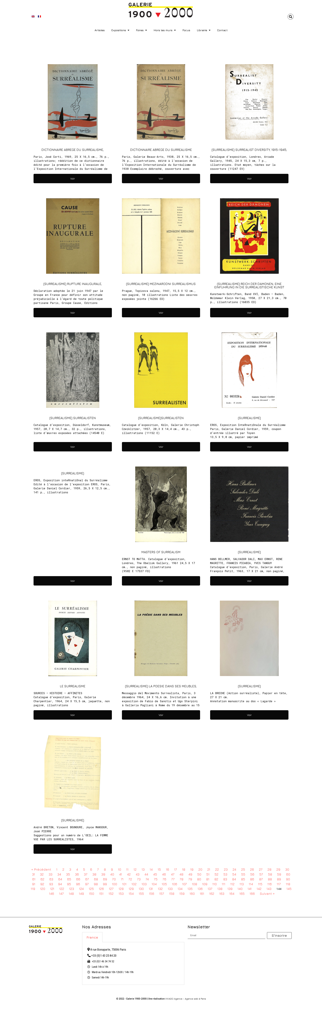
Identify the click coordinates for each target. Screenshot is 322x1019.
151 (101, 893)
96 (78, 884)
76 (164, 879)
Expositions (118, 30)
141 (250, 889)
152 (111, 893)
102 (134, 884)
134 (180, 889)
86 (252, 879)
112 (232, 884)
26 (252, 869)
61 (33, 879)
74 (147, 879)
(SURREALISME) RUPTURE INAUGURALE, (72, 284)
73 (139, 879)
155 (141, 893)
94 (60, 884)
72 (130, 879)
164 (231, 893)
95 (69, 884)
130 (141, 889)
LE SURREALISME (72, 686)
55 (243, 874)
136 (200, 889)
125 (91, 889)
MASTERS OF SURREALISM (160, 552)
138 (219, 889)
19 (191, 869)
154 (131, 893)
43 (137, 874)
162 (211, 893)
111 (223, 884)
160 (192, 893)
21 (208, 869)
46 (164, 874)
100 (114, 884)
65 (69, 879)
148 (71, 893)
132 (160, 889)
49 (190, 874)
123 (71, 889)
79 (190, 879)
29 (278, 869)
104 (154, 884)
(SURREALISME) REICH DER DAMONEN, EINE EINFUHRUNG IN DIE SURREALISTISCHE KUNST (249, 285)
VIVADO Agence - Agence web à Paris (185, 998)
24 (234, 869)
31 (33, 874)
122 (61, 889)
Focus (186, 30)
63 (51, 879)
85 (243, 879)
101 (124, 884)
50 (199, 874)
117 (279, 884)
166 (252, 893)
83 (225, 879)
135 (190, 889)
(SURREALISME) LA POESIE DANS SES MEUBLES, (161, 686)
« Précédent (41, 869)
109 (204, 884)
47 (172, 874)
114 (251, 884)
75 (155, 879)
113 (241, 884)
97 (87, 884)
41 (120, 874)
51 (207, 874)
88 (270, 879)
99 (105, 884)
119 (33, 889)
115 (260, 884)
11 (127, 869)
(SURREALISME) (249, 418)
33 (50, 874)
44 (146, 874)
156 (151, 893)
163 (221, 893)
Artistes (100, 30)
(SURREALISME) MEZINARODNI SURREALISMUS (161, 284)
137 (210, 889)
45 (155, 874)
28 (269, 869)
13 (143, 869)
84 (234, 879)
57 (261, 874)
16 (167, 869)
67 (87, 879)
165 (242, 893)
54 (234, 874)
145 (288, 889)
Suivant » (267, 893)
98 (96, 884)
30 (287, 869)
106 (174, 884)
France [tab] (92, 937)
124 (81, 889)
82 (216, 879)
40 (112, 874)
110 (214, 884)
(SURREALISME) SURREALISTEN (72, 418)
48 (181, 874)
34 (59, 874)
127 (111, 889)
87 (261, 879)
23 (226, 869)
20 (200, 869)
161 (202, 893)
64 (60, 879)
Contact (222, 30)
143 (268, 889)
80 (199, 879)
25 (243, 869)
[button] (290, 17)
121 (52, 889)
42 (129, 874)
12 (135, 869)
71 (122, 879)
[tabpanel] (133, 963)
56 (252, 874)
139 (229, 889)
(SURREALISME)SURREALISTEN (161, 418)
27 (260, 869)
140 (240, 889)
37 (85, 874)
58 (270, 874)
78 (181, 879)
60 (288, 874)
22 (217, 869)
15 (159, 869)
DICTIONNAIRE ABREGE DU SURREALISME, (72, 150)
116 (269, 884)
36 (77, 874)
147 (61, 893)
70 (114, 879)
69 (105, 879)
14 (151, 869)
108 (194, 884)
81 (207, 879)
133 (170, 889)
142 (259, 889)
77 (173, 879)
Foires (140, 30)
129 (131, 889)
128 (121, 889)
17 (175, 869)
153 (121, 893)
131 (151, 889)
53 (225, 874)
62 (42, 879)
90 (288, 879)
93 (51, 884)
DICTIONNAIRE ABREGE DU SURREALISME (161, 150)
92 (42, 884)
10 (119, 869)
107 (184, 884)
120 (42, 889)
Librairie (202, 30)
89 (279, 879)
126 (101, 889)
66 (78, 879)
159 (181, 893)
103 (144, 884)
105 (164, 884)
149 (81, 893)
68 (96, 879)
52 (216, 874)
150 (91, 893)
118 (288, 884)
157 (161, 893)
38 (94, 874)
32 (42, 874)
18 (183, 869)
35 (68, 874)
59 (279, 874)
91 (33, 884)
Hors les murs (163, 30)
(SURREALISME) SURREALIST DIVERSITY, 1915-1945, (249, 150)
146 (51, 893)
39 (103, 874)
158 (171, 893)
